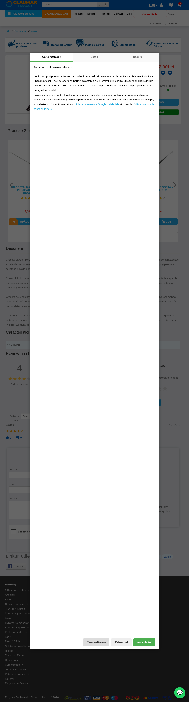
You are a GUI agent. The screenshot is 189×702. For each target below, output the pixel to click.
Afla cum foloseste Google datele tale (97, 104)
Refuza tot (121, 642)
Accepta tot (144, 642)
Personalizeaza (96, 642)
